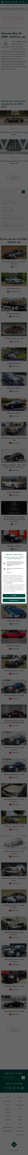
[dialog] (14, 577)
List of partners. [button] (9, 582)
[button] (14, 573)
